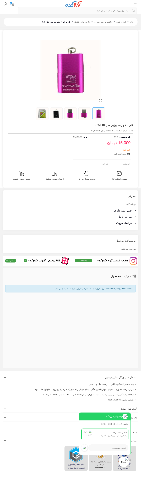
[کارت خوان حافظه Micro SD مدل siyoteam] (100, 100)
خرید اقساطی (120, 154)
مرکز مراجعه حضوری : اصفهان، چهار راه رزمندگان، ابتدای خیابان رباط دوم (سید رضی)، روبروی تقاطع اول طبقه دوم (84, 389)
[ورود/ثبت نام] (6, 4)
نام (134, 297)
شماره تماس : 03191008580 (121, 400)
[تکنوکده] (73, 4)
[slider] (115, 163)
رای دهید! (127, 164)
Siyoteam (77, 137)
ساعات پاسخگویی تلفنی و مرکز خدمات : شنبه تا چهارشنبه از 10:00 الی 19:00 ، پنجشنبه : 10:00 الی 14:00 (88, 394)
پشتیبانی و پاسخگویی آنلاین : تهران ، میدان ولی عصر (111, 384)
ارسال (126, 354)
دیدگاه (132, 326)
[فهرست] (135, 4)
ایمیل (133, 310)
